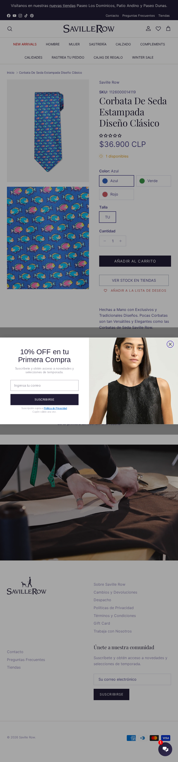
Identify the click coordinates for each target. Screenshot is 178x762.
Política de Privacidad (55, 408)
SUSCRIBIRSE (44, 399)
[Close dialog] (170, 344)
